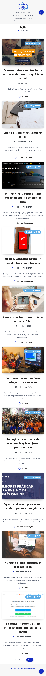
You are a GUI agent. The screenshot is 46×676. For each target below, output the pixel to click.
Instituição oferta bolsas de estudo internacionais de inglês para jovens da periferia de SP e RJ (23, 443)
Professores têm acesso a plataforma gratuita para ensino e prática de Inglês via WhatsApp (23, 627)
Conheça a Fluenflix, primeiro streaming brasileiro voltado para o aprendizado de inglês (23, 197)
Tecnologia (28, 223)
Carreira (20, 157)
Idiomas (24, 96)
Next (29, 660)
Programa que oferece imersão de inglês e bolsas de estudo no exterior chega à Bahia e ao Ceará (23, 74)
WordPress (30, 669)
